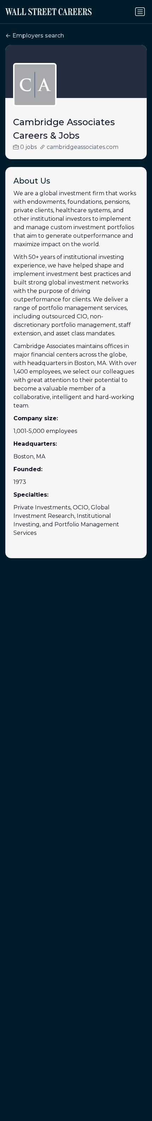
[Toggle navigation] (140, 11)
